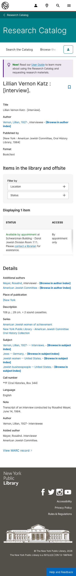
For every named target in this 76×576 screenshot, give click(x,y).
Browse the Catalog (54, 49)
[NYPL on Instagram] (59, 493)
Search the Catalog (19, 49)
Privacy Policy (63, 507)
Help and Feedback (61, 572)
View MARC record (16, 450)
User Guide (38, 64)
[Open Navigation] (69, 5)
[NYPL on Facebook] (43, 493)
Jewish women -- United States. (22, 358)
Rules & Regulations (60, 513)
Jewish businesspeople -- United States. (27, 366)
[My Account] (35, 5)
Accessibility (64, 501)
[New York (9, 300)
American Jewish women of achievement (27, 324)
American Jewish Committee (20, 287)
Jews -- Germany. (14, 353)
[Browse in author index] (55, 283)
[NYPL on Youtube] (68, 493)
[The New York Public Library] (5, 5)
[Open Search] (57, 5)
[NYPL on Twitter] (51, 493)
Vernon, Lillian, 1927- (15, 122)
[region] (38, 235)
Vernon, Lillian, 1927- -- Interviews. (24, 345)
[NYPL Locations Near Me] (46, 5)
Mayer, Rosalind (12, 283)
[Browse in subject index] (43, 353)
